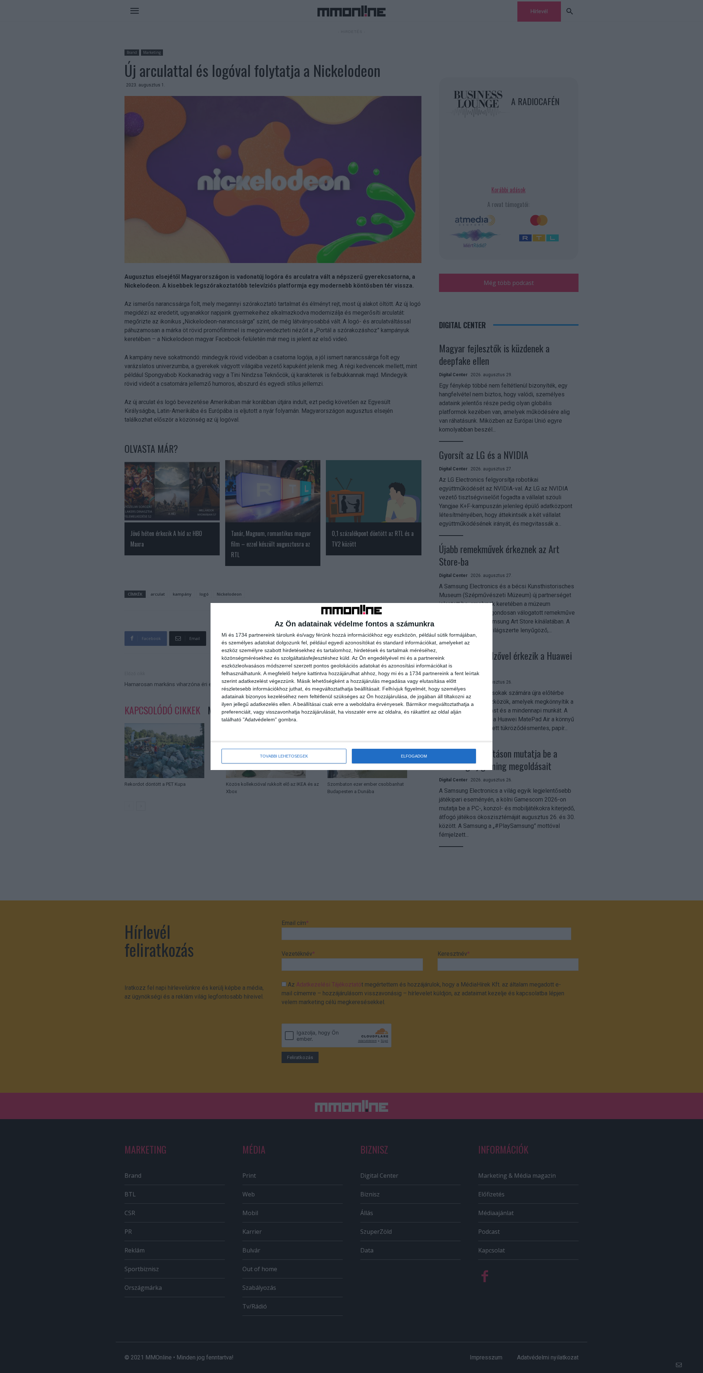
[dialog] (351, 686)
